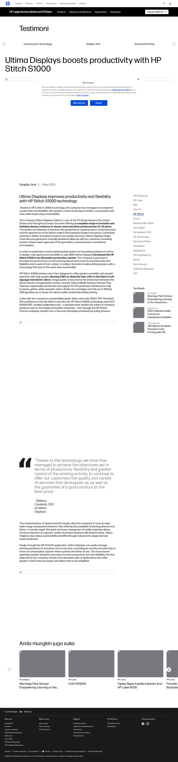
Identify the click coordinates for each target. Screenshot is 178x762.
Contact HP (9, 723)
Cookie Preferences (95, 751)
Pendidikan (139, 245)
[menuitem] (18, 3)
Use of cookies (83, 95)
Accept (99, 103)
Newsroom (9, 736)
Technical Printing (144, 44)
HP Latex (138, 200)
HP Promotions (44, 729)
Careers (8, 726)
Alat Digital (139, 227)
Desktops (29, 3)
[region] (90, 93)
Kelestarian (139, 250)
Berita (136, 259)
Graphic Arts (93, 44)
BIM (135, 204)
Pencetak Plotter (142, 241)
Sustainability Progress (13, 733)
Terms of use (58, 751)
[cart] (170, 3)
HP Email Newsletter (12, 742)
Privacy (47, 751)
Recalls (7, 751)
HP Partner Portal (113, 723)
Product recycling (19, 751)
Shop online (43, 723)
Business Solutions (68, 3)
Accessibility (33, 751)
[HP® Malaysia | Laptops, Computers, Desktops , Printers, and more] (8, 3)
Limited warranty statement (75, 751)
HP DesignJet (140, 195)
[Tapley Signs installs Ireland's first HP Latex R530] (140, 663)
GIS (135, 273)
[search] (164, 3)
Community (77, 729)
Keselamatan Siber (143, 223)
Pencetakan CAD (142, 232)
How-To (137, 209)
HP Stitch (138, 214)
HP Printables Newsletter (14, 745)
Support (82, 3)
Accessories (51, 3)
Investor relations (11, 729)
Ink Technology (141, 236)
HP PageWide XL (142, 255)
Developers (111, 726)
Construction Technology (38, 44)
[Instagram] (147, 723)
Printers (39, 3)
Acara (136, 218)
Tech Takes (9, 739)
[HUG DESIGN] (91, 663)
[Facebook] (143, 723)
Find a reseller (44, 726)
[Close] (138, 79)
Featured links (78, 736)
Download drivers (79, 723)
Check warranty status (81, 733)
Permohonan (140, 264)
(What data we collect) (121, 90)
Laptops (18, 3)
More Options (79, 103)
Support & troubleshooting (83, 726)
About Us (8, 719)
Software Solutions (143, 268)
